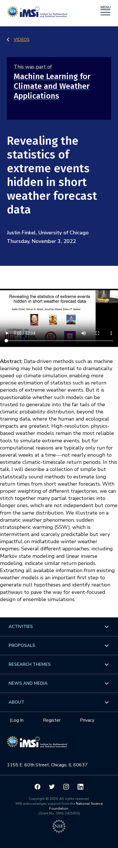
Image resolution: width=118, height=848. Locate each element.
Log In (17, 720)
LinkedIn (80, 787)
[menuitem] (59, 626)
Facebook (37, 787)
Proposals (22, 645)
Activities (21, 626)
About (16, 702)
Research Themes (30, 664)
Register (51, 720)
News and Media (28, 683)
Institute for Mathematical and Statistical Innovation (37, 744)
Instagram (66, 787)
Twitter (52, 787)
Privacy (87, 720)
